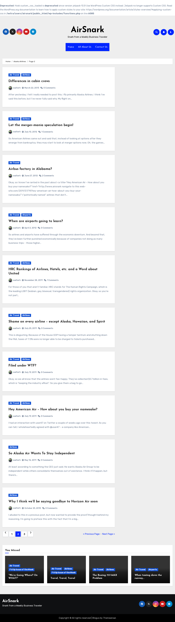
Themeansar (109, 618)
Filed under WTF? (22, 365)
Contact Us (101, 47)
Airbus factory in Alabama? (30, 169)
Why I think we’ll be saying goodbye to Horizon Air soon (53, 501)
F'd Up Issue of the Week (21, 569)
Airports (26, 215)
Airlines (26, 75)
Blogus (96, 618)
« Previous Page (91, 534)
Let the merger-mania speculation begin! (40, 125)
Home (71, 47)
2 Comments (48, 176)
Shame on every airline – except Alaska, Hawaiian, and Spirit (56, 321)
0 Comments (49, 88)
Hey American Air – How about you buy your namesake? (52, 409)
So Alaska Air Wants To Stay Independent (41, 453)
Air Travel (14, 75)
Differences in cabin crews (29, 81)
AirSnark (87, 30)
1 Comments (47, 132)
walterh (17, 88)
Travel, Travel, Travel (63, 578)
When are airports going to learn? (35, 221)
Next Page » (108, 534)
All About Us (84, 47)
